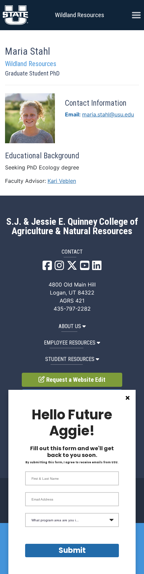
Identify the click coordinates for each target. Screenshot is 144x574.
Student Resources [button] (69, 359)
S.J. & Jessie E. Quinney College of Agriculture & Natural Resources (72, 226)
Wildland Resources (79, 15)
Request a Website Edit (75, 379)
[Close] (128, 398)
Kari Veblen (62, 180)
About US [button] (70, 326)
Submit (72, 550)
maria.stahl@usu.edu (108, 114)
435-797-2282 (72, 308)
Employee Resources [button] (69, 343)
